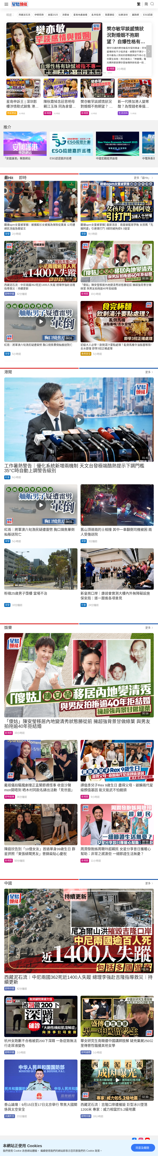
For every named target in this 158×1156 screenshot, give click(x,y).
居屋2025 (53, 14)
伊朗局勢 (39, 14)
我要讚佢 (109, 14)
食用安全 (123, 113)
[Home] (19, 4)
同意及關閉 (142, 1147)
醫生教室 (86, 113)
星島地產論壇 (80, 14)
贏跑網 (135, 14)
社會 (7, 477)
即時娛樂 (9, 797)
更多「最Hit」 (142, 177)
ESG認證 (148, 14)
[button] (149, 51)
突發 (7, 234)
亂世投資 (96, 14)
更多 (148, 372)
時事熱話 (49, 113)
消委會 (65, 14)
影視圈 (84, 294)
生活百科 (112, 69)
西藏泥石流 (24, 14)
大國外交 (9, 1116)
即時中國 (11, 113)
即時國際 (86, 1052)
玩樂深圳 (123, 14)
